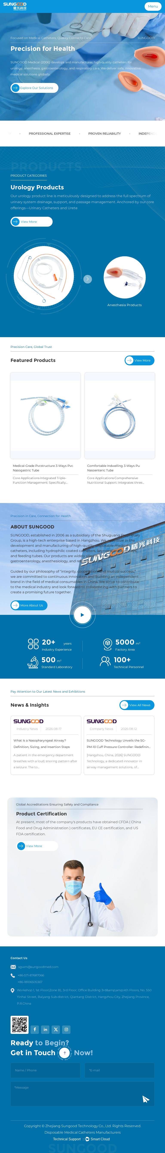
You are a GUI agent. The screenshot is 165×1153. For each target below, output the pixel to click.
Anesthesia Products (124, 305)
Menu (153, 6)
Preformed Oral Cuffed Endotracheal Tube (125, 466)
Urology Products (37, 187)
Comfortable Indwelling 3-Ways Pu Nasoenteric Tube (46, 468)
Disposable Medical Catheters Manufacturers (82, 1132)
